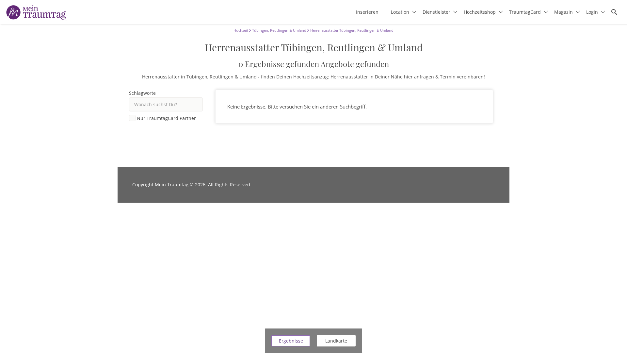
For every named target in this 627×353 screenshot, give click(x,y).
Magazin (563, 12)
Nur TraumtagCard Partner (166, 118)
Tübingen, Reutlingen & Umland (278, 30)
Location (400, 12)
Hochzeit (240, 30)
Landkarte (336, 341)
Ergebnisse (291, 341)
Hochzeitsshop (480, 12)
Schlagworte (142, 93)
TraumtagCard (525, 12)
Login (592, 12)
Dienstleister (436, 12)
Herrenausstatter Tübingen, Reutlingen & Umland (351, 30)
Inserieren (367, 12)
